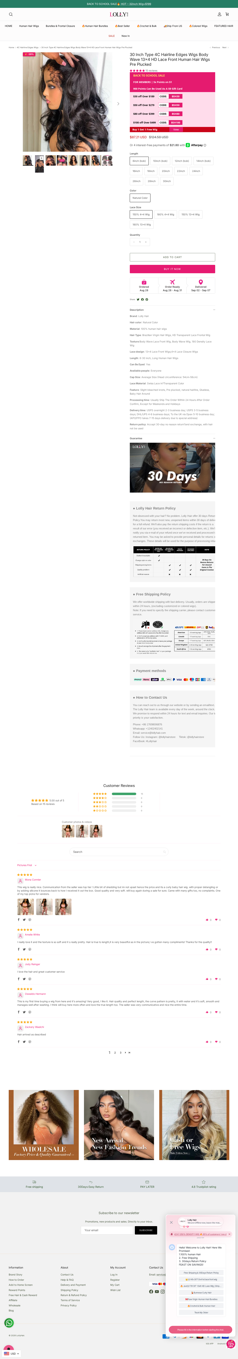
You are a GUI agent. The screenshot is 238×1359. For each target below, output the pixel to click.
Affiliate (13, 1300)
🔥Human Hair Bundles (95, 25)
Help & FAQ (67, 1279)
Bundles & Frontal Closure (60, 25)
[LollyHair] (119, 14)
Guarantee (136, 438)
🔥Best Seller (122, 25)
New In (126, 35)
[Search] (11, 14)
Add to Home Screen (21, 1284)
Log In (113, 1274)
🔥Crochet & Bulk (147, 25)
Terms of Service (70, 1300)
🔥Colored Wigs (198, 25)
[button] (137, 70)
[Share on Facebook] (142, 299)
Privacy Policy (69, 1305)
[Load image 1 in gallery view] (72, 102)
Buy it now (172, 268)
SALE (112, 35)
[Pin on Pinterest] (146, 299)
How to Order (16, 1279)
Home (11, 47)
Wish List (115, 1290)
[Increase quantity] (147, 242)
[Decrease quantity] (133, 242)
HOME (8, 25)
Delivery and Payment (73, 1284)
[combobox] (11, 1353)
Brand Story (15, 1274)
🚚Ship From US (173, 25)
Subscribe (146, 1230)
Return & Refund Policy (74, 1295)
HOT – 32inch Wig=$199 (135, 4)
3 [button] (120, 1052)
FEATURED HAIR (223, 25)
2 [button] (115, 1052)
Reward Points (17, 1290)
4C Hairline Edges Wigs (28, 47)
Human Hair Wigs (29, 25)
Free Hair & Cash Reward (23, 1295)
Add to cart (172, 257)
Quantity (135, 234)
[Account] (219, 14)
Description (137, 309)
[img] (24, 874)
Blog (11, 1310)
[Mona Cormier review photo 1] (25, 907)
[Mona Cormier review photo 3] (63, 907)
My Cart (115, 1284)
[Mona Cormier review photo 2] (44, 907)
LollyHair (20, 1335)
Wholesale (14, 1305)
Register (115, 1279)
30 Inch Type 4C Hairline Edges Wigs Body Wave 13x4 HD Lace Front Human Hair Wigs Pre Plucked (86, 47)
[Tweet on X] (138, 299)
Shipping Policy (69, 1290)
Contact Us (67, 1274)
